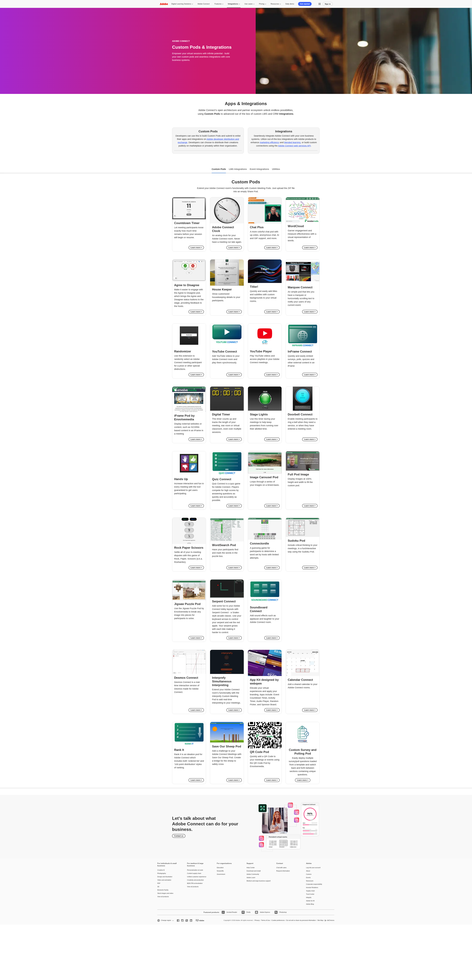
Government (221, 874)
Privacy (257, 920)
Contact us (178, 836)
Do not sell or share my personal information (301, 920)
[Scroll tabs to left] (2, 169)
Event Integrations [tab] (259, 169)
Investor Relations (312, 887)
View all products (163, 896)
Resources (275, 4)
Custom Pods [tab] (219, 169)
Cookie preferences (278, 920)
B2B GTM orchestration (195, 883)
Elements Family (162, 890)
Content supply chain (194, 873)
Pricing (261, 4)
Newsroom (309, 881)
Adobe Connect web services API (294, 146)
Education (220, 867)
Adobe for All (310, 901)
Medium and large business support (258, 881)
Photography (161, 873)
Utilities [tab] (276, 169)
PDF (158, 883)
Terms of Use (265, 920)
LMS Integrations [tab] (238, 169)
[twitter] (186, 920)
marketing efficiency (269, 142)
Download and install (254, 871)
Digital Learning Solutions (181, 4)
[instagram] (182, 920)
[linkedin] (191, 920)
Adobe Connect (204, 4)
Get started (305, 4)
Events (308, 877)
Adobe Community (253, 874)
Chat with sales (281, 867)
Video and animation (164, 880)
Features (217, 4)
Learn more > (196, 247)
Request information (283, 871)
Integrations (233, 4)
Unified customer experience (196, 877)
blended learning (292, 142)
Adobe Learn (251, 877)
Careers (308, 874)
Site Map (320, 920)
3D (158, 887)
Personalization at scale (195, 870)
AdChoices (330, 920)
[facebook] (178, 920)
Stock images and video (165, 893)
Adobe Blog (310, 904)
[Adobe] (164, 4)
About (308, 871)
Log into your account (313, 867)
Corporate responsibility (314, 884)
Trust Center (310, 894)
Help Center (251, 867)
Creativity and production (195, 880)
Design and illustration (164, 877)
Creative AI (161, 870)
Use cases (248, 4)
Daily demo (289, 4)
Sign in (328, 4)
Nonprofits (220, 871)
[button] (320, 4)
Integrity (308, 897)
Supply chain (310, 891)
